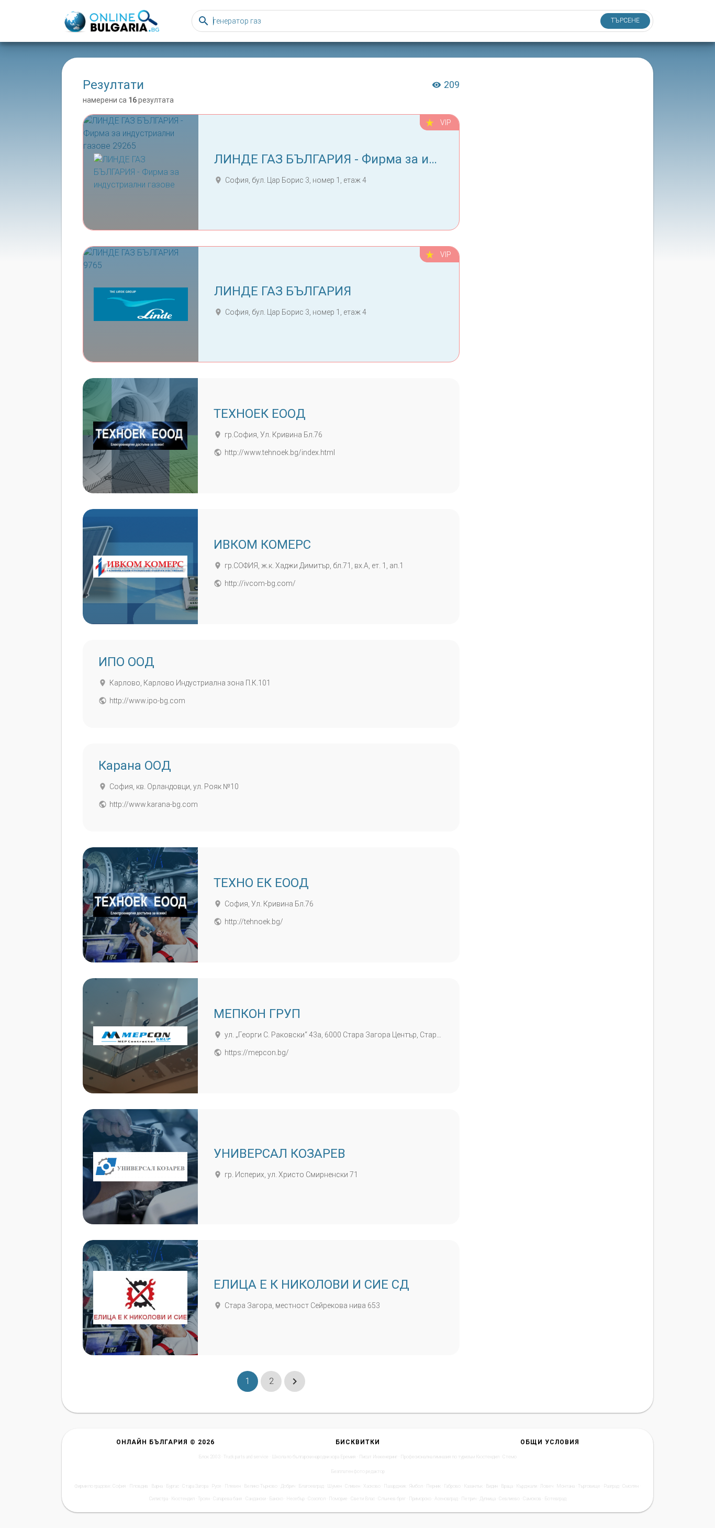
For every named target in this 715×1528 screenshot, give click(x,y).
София (119, 1486)
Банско (276, 1498)
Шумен (334, 1486)
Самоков (532, 1498)
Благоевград (311, 1486)
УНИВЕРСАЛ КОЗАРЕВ (279, 1153)
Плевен (233, 1486)
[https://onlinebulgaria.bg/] (111, 21)
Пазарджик (395, 1486)
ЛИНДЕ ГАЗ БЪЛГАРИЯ (282, 291)
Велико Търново (260, 1486)
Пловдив (138, 1486)
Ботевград (555, 1498)
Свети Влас (363, 1498)
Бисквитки (358, 1442)
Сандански (255, 1498)
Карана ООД (134, 765)
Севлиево (509, 1498)
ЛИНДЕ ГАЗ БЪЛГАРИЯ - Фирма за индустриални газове (381, 159)
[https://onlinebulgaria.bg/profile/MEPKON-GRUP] (140, 1035)
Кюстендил (183, 1498)
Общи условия (549, 1442)
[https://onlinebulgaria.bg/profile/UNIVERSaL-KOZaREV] (140, 1166)
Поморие (338, 1498)
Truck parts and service (246, 1456)
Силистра (158, 1498)
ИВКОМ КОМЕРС (262, 544)
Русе (216, 1486)
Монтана (565, 1486)
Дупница (487, 1498)
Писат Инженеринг (378, 1456)
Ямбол (416, 1486)
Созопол (317, 1498)
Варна (157, 1486)
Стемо (509, 1456)
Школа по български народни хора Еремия (314, 1456)
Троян (204, 1498)
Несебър (295, 1498)
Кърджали (526, 1486)
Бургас (172, 1486)
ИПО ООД (126, 662)
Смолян (630, 1486)
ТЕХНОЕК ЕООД (260, 413)
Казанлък (473, 1486)
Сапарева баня (227, 1498)
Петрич (468, 1498)
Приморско (420, 1498)
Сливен (352, 1486)
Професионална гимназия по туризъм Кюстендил (449, 1456)
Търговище (589, 1486)
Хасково (372, 1486)
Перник (433, 1486)
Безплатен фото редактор (358, 1471)
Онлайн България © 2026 (165, 1442)
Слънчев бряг (392, 1498)
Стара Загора (195, 1486)
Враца (507, 1486)
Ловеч (546, 1486)
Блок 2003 (209, 1456)
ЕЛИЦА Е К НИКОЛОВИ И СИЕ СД (311, 1284)
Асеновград (446, 1498)
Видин (492, 1486)
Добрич (288, 1486)
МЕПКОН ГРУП (257, 1013)
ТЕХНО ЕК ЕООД (261, 883)
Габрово (452, 1486)
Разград (611, 1486)
